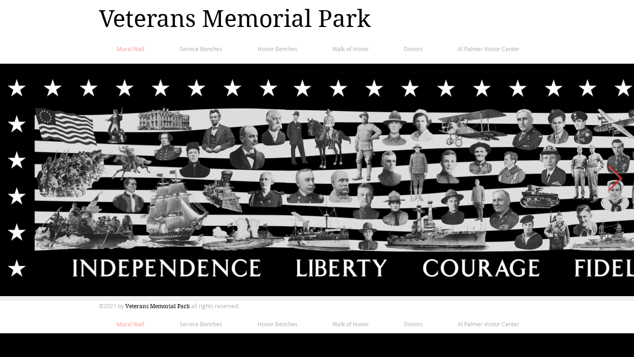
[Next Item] (615, 178)
